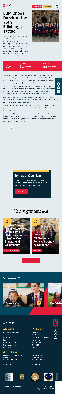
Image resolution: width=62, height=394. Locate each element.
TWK (20, 386)
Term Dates (36, 332)
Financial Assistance (10, 343)
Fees (5, 340)
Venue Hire (36, 340)
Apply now (47, 6)
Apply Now (7, 348)
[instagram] (4, 323)
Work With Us (37, 335)
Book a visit (37, 6)
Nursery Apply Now (10, 345)
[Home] (8, 5)
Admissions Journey (10, 335)
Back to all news (31, 260)
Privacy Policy (6, 386)
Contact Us (36, 348)
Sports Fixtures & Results (41, 337)
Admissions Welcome (11, 332)
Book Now (21, 191)
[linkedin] (13, 323)
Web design (15, 386)
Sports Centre (37, 343)
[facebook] (6, 323)
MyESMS (35, 345)
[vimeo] (10, 323)
